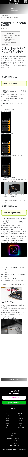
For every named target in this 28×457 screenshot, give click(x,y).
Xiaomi (7, 425)
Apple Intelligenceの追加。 (10, 42)
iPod (7, 415)
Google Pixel (20, 418)
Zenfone (7, 423)
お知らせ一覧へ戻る (14, 379)
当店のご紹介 (5, 44)
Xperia (20, 415)
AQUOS (20, 420)
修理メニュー (14, 408)
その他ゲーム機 (20, 427)
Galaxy (7, 418)
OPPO (20, 423)
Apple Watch (20, 413)
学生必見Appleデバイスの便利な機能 (11, 35)
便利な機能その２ (8, 40)
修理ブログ (14, 440)
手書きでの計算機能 (9, 39)
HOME (14, 433)
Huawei (7, 420)
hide (13, 33)
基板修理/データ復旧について (14, 438)
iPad (20, 410)
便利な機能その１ (8, 37)
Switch (7, 413)
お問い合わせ (14, 443)
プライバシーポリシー (14, 445)
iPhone (7, 410)
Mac (20, 425)
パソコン (8, 427)
